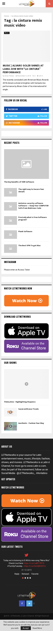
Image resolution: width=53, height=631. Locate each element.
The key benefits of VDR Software (19, 181)
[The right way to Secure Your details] (10, 192)
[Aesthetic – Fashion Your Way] (10, 426)
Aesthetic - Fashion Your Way (31, 423)
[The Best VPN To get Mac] (10, 248)
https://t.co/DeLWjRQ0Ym (35, 566)
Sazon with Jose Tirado (28, 409)
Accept (26, 628)
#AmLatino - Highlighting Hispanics (20, 401)
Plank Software (25, 231)
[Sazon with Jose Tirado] (10, 412)
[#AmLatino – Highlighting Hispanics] (26, 384)
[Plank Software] (10, 234)
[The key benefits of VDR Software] (26, 164)
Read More (37, 628)
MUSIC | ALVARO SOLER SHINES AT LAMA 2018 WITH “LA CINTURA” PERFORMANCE (23, 69)
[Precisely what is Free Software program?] (10, 220)
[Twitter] (29, 603)
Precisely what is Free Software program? (32, 218)
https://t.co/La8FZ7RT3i (34, 563)
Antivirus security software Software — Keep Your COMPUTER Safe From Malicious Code (33, 206)
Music (7, 33)
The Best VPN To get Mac (29, 245)
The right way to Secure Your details (31, 190)
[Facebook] (22, 603)
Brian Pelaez (9, 76)
